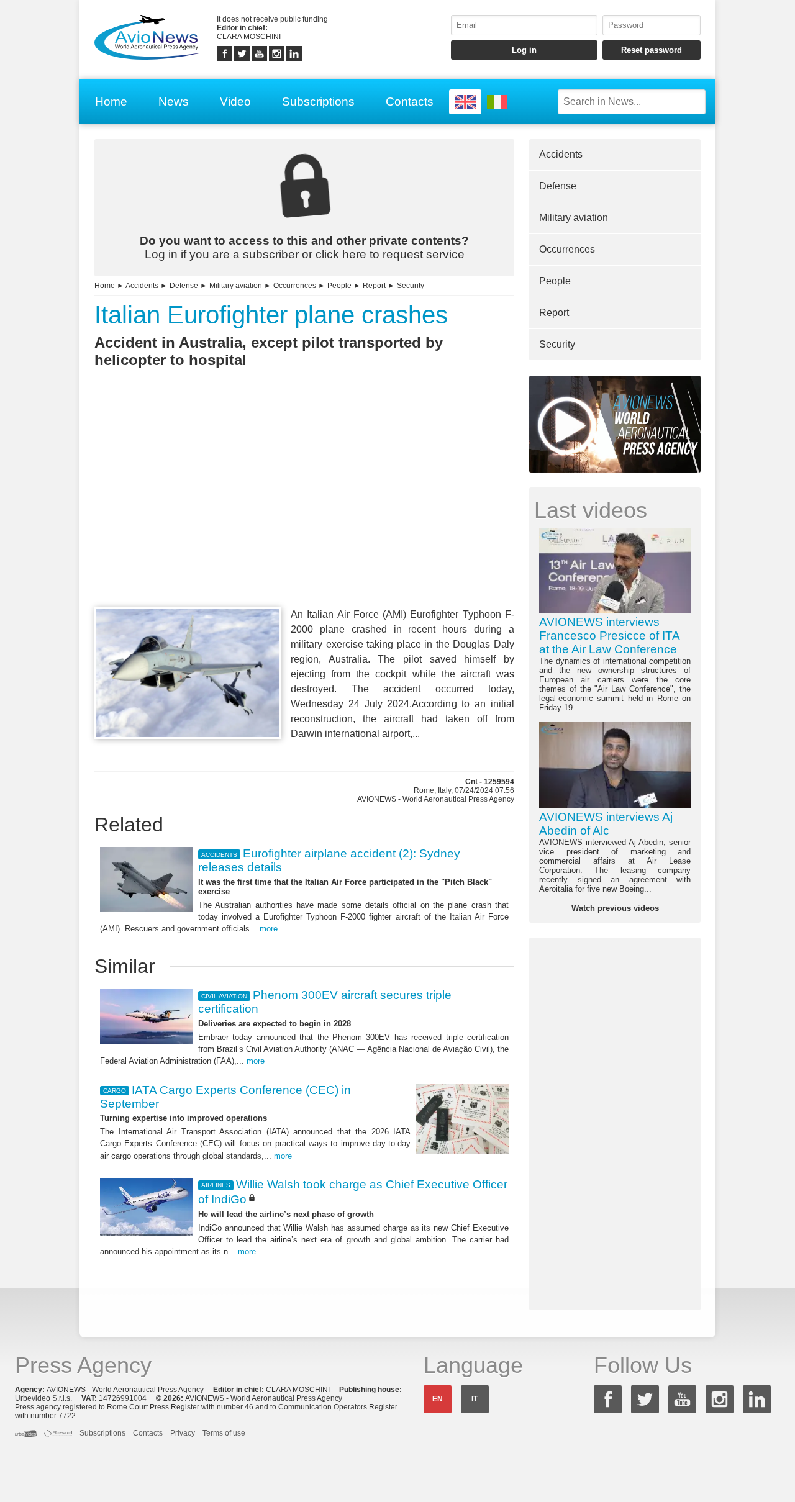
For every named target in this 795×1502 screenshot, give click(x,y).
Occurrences (294, 285)
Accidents (141, 285)
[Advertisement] (304, 510)
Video (235, 101)
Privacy (182, 1433)
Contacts (410, 101)
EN (437, 1399)
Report (374, 285)
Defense (184, 285)
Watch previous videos (615, 908)
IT (474, 1399)
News (173, 101)
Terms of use (223, 1433)
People (339, 285)
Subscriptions (318, 101)
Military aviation (235, 285)
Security (410, 285)
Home (111, 101)
